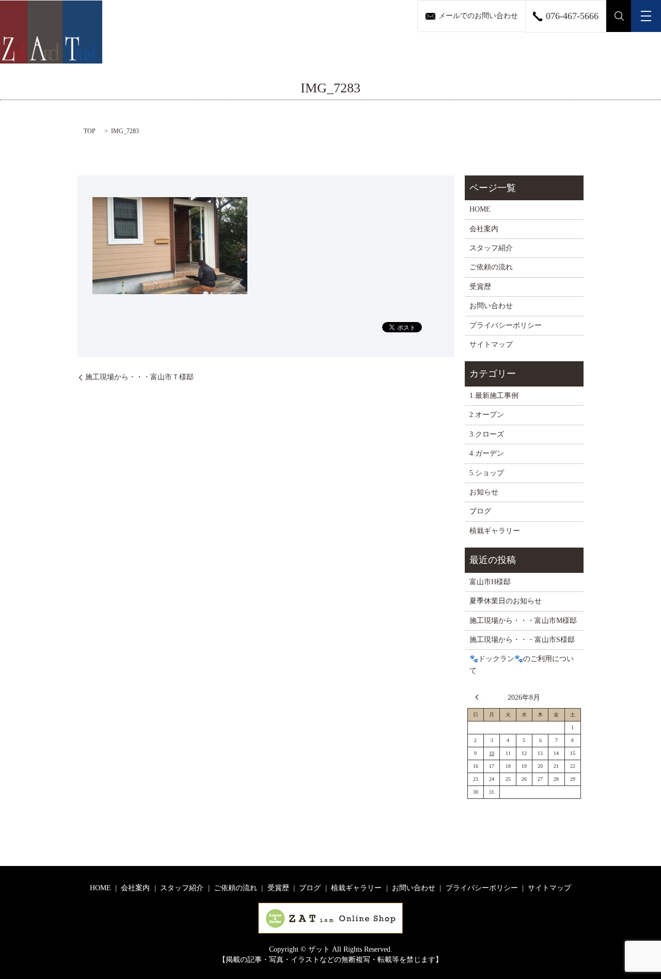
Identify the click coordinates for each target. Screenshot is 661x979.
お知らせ (483, 492)
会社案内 (483, 229)
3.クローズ (486, 434)
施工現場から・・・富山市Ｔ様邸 (139, 377)
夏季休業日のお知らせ (505, 601)
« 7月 (479, 697)
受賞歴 (480, 287)
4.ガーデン (486, 453)
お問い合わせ (491, 306)
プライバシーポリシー (505, 325)
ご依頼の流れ (491, 267)
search (619, 16)
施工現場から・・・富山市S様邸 (522, 640)
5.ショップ (486, 473)
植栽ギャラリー (494, 531)
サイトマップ (491, 344)
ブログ (480, 511)
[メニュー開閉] (646, 16)
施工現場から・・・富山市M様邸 (523, 620)
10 (491, 753)
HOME (480, 209)
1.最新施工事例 (493, 395)
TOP (90, 131)
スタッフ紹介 (491, 248)
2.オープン (486, 415)
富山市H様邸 (490, 582)
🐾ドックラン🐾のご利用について (521, 664)
